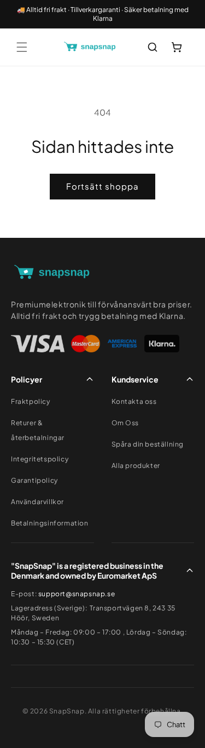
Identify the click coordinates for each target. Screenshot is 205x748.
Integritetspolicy (39, 459)
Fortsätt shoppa (102, 186)
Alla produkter (136, 465)
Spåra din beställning (148, 444)
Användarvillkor (37, 502)
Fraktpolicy (30, 401)
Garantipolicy (34, 480)
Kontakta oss (134, 401)
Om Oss (125, 423)
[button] (22, 47)
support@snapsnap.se (76, 594)
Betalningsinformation (50, 523)
